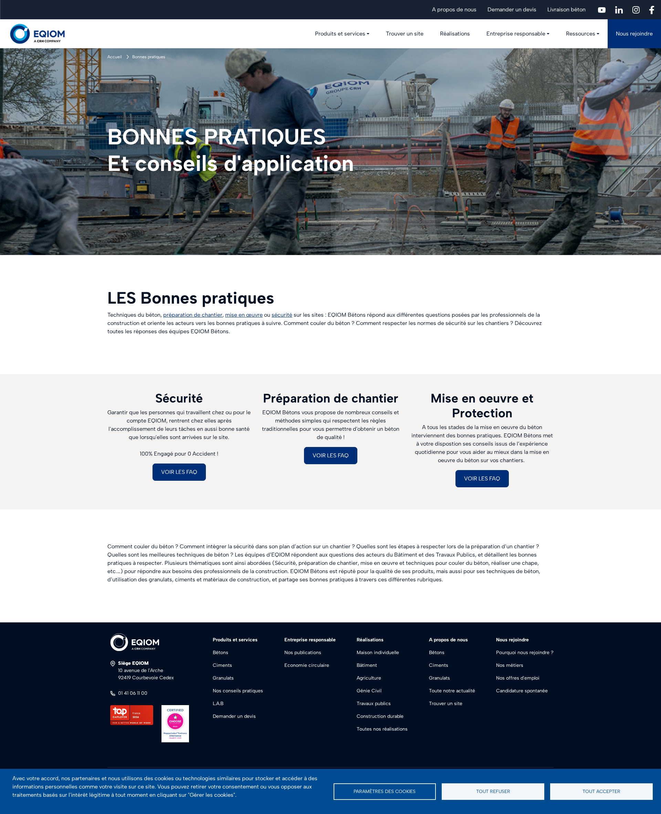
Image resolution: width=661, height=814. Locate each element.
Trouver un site (404, 33)
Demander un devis (511, 9)
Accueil (114, 56)
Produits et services (340, 33)
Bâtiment (367, 665)
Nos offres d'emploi (517, 678)
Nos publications (302, 652)
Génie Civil (369, 691)
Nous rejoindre (634, 33)
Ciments (222, 665)
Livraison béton (566, 9)
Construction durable (380, 716)
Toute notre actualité (452, 691)
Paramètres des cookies (385, 791)
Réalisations (455, 33)
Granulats (223, 678)
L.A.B (218, 703)
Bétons (220, 652)
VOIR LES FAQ (179, 472)
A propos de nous (454, 9)
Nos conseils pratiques (238, 691)
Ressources (580, 33)
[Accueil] (41, 33)
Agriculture (369, 678)
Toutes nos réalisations (382, 729)
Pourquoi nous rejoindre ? (525, 652)
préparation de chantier (192, 315)
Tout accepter (601, 791)
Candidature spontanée (522, 691)
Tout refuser (493, 791)
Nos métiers (509, 665)
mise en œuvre (244, 315)
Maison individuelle (378, 652)
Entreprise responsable (515, 33)
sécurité (282, 315)
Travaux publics (374, 703)
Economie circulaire (306, 665)
